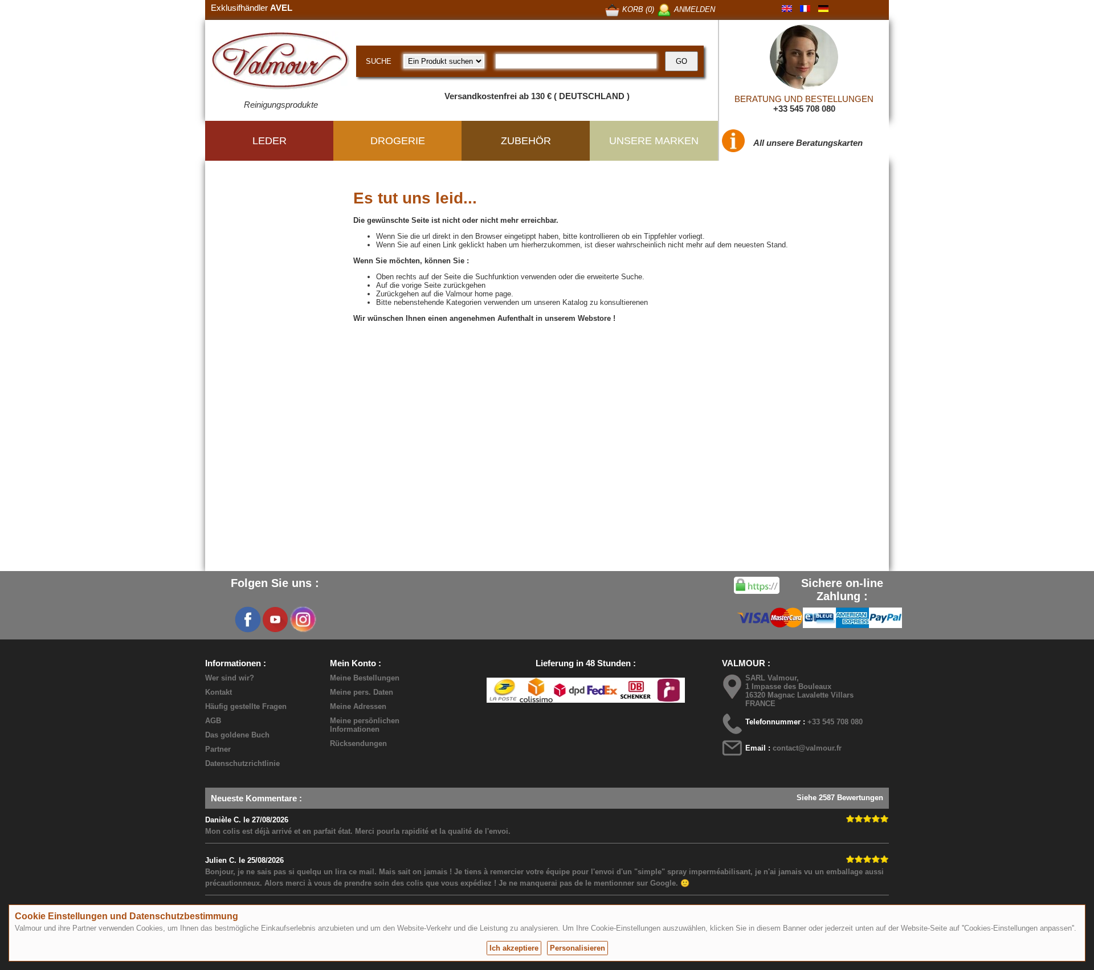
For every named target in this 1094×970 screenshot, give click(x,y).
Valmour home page (478, 294)
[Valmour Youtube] (275, 619)
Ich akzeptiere (513, 948)
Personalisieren (577, 948)
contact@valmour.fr (807, 748)
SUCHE (378, 61)
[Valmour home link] (280, 62)
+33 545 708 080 (804, 108)
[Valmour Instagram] (302, 619)
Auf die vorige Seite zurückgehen (430, 285)
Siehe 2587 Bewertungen (840, 797)
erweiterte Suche (614, 276)
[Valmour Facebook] (248, 619)
